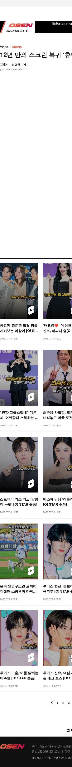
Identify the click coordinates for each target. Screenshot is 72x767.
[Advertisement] (36, 194)
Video (4, 47)
